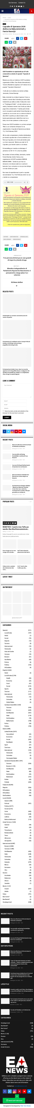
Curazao (7, 654)
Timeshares (8, 830)
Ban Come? (6, 896)
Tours (6, 835)
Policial (7, 803)
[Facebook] (5, 1091)
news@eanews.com (20, 1086)
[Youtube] (24, 1091)
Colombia (9, 699)
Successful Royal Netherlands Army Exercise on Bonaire (21, 466)
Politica (7, 806)
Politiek (7, 782)
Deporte (7, 641)
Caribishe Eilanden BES (11, 761)
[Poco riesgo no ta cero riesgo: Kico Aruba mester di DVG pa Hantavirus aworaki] (10, 544)
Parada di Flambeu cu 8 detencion (20, 1010)
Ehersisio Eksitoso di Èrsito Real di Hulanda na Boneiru (21, 445)
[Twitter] (10, 1091)
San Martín (8, 659)
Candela (7, 883)
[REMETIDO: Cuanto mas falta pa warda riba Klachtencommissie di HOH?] (17, 515)
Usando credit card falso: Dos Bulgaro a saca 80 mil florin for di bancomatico (21, 990)
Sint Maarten (10, 713)
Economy (9, 681)
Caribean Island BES (11, 705)
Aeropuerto (8, 840)
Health (8, 678)
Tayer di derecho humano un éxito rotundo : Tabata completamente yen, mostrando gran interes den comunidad (21, 963)
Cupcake (6, 236)
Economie (9, 737)
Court (8, 683)
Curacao (8, 707)
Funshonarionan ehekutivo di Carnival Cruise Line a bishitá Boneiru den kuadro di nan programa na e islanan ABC (21, 975)
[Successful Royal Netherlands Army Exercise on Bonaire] (7, 467)
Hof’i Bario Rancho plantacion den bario (23, 551)
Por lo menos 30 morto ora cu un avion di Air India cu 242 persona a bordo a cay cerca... (21, 1000)
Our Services (13, 3)
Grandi (7, 888)
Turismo (7, 643)
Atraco (7, 880)
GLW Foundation (14, 236)
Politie (6, 779)
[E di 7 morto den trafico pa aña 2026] (24, 559)
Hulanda (7, 862)
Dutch (4, 729)
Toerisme (7, 747)
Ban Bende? (6, 899)
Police (6, 723)
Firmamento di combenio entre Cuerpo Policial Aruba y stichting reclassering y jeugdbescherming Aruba (16, 343)
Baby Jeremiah (7, 239)
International (8, 694)
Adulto (6, 891)
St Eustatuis (6, 790)
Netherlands (10, 721)
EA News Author (8, 34)
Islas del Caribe (9, 651)
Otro (6, 870)
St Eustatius (8, 667)
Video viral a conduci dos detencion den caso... (9, 568)
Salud (6, 635)
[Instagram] (15, 1091)
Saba (7, 715)
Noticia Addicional (10, 819)
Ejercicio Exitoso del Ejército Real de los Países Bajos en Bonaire (20, 476)
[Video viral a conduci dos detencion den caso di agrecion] (10, 559)
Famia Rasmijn (16, 239)
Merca (6, 864)
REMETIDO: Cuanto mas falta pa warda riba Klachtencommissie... (16, 528)
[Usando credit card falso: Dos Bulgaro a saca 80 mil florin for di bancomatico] (5, 991)
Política (7, 665)
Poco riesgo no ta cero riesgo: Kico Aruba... (9, 551)
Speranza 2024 (24, 236)
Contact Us (21, 3)
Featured (5, 784)
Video (4, 894)
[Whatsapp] (17, 1096)
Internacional (8, 646)
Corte (6, 811)
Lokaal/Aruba (8, 731)
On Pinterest (7, 587)
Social (6, 638)
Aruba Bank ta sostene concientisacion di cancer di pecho (15, 316)
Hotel (6, 827)
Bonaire (7, 657)
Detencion (8, 878)
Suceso (5, 873)
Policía (7, 662)
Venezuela (8, 649)
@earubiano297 (17, 618)
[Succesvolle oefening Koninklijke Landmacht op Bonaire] (7, 456)
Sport (6, 745)
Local (4, 23)
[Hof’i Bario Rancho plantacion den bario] (24, 544)
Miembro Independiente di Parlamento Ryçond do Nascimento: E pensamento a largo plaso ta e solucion (17, 271)
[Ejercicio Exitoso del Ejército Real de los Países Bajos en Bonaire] (7, 477)
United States (10, 702)
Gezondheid (10, 734)
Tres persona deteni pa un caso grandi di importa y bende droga (17, 259)
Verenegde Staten (11, 758)
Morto (4, 886)
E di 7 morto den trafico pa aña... (22, 567)
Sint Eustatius (10, 718)
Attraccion (8, 838)
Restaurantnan (9, 833)
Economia (8, 814)
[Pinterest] (19, 1091)
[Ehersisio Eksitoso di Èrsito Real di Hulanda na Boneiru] (7, 447)
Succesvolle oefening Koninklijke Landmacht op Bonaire (20, 456)
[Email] (29, 1091)
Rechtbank (9, 742)
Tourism (7, 691)
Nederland (9, 777)
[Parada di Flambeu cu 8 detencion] (5, 1012)
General (7, 824)
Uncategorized (7, 902)
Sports (7, 689)
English (5, 670)
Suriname (7, 867)
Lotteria (7, 817)
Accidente (8, 875)
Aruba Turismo (7, 822)
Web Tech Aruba (25, 1106)
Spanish (5, 630)
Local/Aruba (8, 633)
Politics (7, 726)
